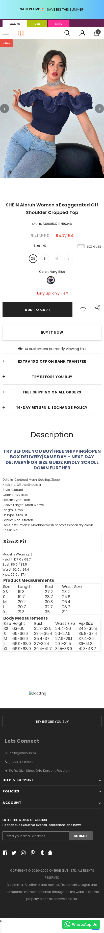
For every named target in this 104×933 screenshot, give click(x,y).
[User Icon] (82, 33)
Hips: (15, 574)
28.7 (49, 596)
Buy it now (52, 332)
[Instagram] (22, 853)
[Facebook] (4, 853)
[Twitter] (13, 853)
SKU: (35, 224)
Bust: (15, 564)
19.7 (21, 596)
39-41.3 (85, 643)
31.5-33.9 (63, 648)
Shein (58, 24)
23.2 (66, 591)
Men (37, 24)
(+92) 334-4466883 (20, 761)
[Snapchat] (49, 853)
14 (26, 349)
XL (5, 612)
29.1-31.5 (63, 643)
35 (47, 612)
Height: (17, 559)
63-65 (18, 628)
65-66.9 (20, 633)
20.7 (22, 606)
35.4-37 (41, 638)
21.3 (21, 612)
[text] (52, 530)
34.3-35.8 (88, 628)
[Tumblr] (40, 853)
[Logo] (21, 33)
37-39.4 (41, 643)
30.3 (49, 601)
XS (33, 258)
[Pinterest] (31, 853)
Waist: (16, 569)
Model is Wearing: (18, 554)
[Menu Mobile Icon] (6, 33)
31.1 (65, 612)
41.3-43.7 (87, 648)
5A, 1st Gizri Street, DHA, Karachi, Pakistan (39, 770)
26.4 (66, 601)
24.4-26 (63, 628)
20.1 (21, 601)
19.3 (21, 591)
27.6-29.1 (63, 638)
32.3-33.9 (42, 628)
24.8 (66, 596)
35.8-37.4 (88, 633)
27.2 (49, 591)
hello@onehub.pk (23, 753)
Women (15, 24)
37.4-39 (86, 638)
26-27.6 (62, 633)
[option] (52, 108)
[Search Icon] (67, 33)
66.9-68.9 (21, 643)
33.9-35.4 (43, 633)
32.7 (49, 606)
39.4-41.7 (43, 648)
